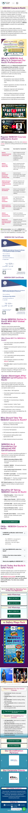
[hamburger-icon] (13, 3)
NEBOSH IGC (4, 453)
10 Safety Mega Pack (14, 622)
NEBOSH (6, 361)
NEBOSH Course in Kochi (9, 576)
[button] (17, 3)
